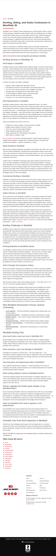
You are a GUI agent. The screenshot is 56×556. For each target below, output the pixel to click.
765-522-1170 (30, 503)
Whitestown (8, 466)
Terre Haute (8, 464)
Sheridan (7, 462)
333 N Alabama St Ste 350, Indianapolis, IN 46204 (39, 498)
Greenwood (8, 454)
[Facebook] (5, 493)
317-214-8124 (30, 499)
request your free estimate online (26, 433)
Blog (41, 485)
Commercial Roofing (31, 483)
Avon (6, 442)
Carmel (7, 448)
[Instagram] (15, 493)
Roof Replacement (30, 490)
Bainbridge (8, 444)
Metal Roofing (29, 480)
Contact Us (29, 487)
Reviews (28, 485)
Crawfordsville (9, 450)
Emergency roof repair (12, 97)
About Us (42, 478)
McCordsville (9, 456)
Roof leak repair (10, 89)
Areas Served (43, 490)
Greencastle (8, 452)
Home (4, 19)
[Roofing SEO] (28, 542)
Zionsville (7, 468)
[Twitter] (12, 493)
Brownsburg (8, 446)
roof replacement (10, 138)
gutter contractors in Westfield (32, 219)
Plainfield (7, 460)
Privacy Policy (38, 539)
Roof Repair (42, 487)
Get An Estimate (30, 492)
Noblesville (8, 458)
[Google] (8, 493)
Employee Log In (47, 539)
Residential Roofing (44, 480)
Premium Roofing (44, 483)
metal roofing (44, 153)
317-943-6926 (10, 56)
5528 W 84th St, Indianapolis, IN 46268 (36, 502)
